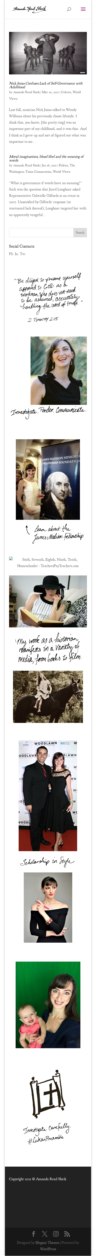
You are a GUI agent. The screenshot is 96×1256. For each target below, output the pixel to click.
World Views (61, 172)
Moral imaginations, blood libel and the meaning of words (46, 158)
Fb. (11, 254)
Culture (66, 92)
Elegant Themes (47, 1242)
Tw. (23, 254)
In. (17, 254)
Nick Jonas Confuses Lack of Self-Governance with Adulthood (45, 85)
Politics (63, 165)
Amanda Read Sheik (26, 92)
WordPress (48, 1249)
